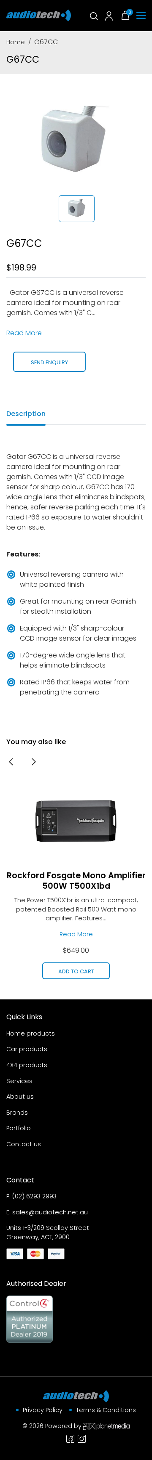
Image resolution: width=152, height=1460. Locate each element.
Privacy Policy (42, 1410)
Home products (30, 1033)
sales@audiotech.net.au (50, 1212)
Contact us (23, 1144)
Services (19, 1081)
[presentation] (11, 761)
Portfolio (18, 1128)
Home (15, 42)
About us (20, 1096)
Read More (24, 333)
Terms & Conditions (106, 1410)
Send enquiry (49, 362)
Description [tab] (26, 414)
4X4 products (26, 1065)
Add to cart (76, 971)
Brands (17, 1112)
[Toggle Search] (93, 15)
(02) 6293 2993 (34, 1196)
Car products (26, 1049)
